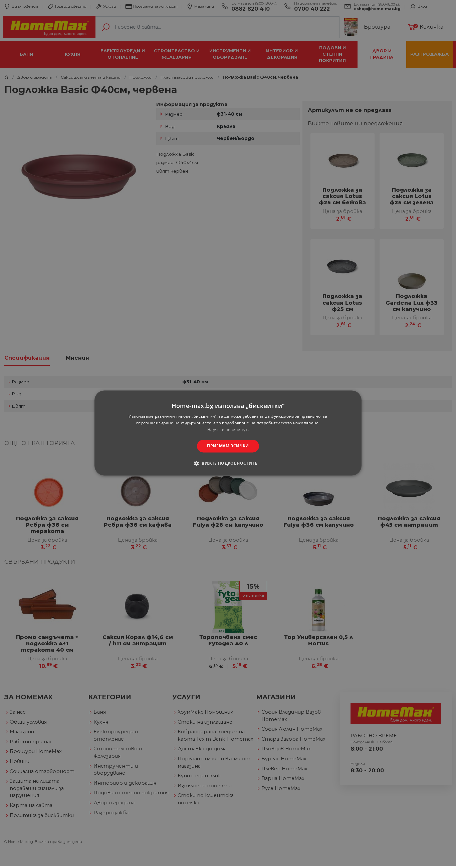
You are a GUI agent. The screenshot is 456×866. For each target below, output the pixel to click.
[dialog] (228, 432)
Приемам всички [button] (228, 446)
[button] (228, 463)
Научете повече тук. (228, 429)
